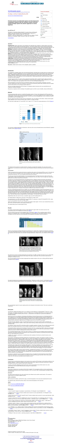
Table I (16, 128)
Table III (36, 212)
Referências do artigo (45, 21)
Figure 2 (19, 128)
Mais (42, 34)
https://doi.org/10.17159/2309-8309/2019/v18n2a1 (15, 15)
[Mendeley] (41, 34)
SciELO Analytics (45, 15)
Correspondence (11, 37)
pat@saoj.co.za (31, 442)
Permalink (43, 37)
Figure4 (17, 259)
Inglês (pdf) (44, 18)
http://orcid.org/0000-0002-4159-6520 (17, 385)
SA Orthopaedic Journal (14, 11)
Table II (30, 210)
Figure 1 (51, 101)
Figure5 (50, 281)
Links (18, 393)
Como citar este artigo (46, 23)
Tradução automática (45, 26)
